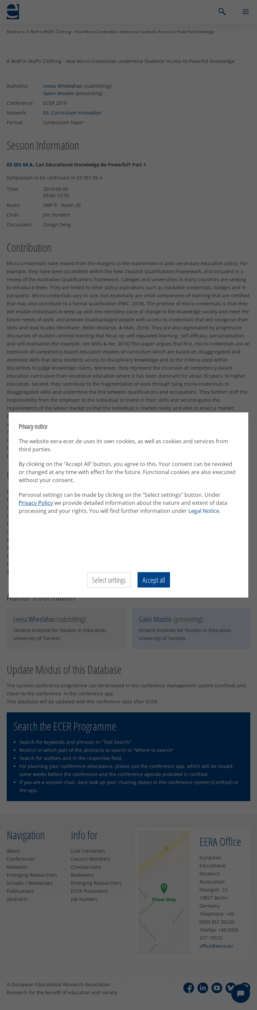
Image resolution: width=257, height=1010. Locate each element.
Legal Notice (203, 511)
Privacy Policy (36, 503)
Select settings (109, 580)
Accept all (154, 580)
